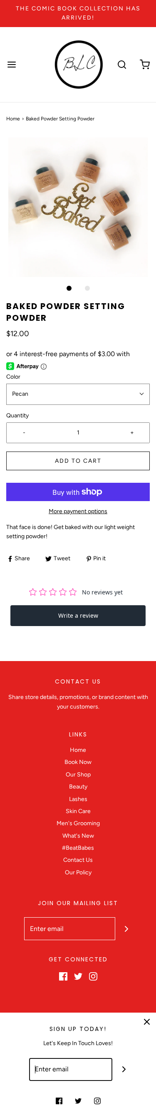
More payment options (78, 511)
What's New (78, 835)
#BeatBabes (78, 847)
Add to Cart (78, 460)
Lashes (78, 799)
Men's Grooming (78, 823)
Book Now (78, 762)
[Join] (126, 928)
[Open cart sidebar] (144, 64)
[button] (78, 207)
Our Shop (78, 774)
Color (13, 376)
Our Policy (78, 872)
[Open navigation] (11, 64)
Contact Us (78, 859)
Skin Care (78, 811)
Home (13, 119)
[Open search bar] (121, 64)
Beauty (78, 786)
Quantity (17, 415)
